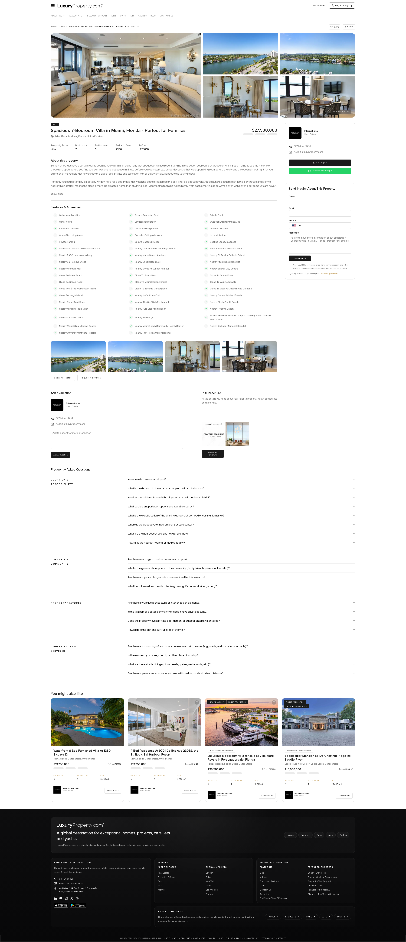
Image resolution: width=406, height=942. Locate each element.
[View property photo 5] (317, 97)
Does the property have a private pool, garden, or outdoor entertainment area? (174, 620)
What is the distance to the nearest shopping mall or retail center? (166, 488)
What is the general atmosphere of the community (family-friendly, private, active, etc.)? (179, 568)
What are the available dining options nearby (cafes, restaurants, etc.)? (169, 664)
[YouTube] (60, 898)
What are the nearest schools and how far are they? (158, 533)
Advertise (56, 16)
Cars (123, 16)
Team (262, 885)
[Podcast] (77, 898)
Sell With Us (319, 5)
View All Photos (341, 112)
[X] (71, 898)
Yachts (142, 16)
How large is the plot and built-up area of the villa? (156, 629)
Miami (208, 885)
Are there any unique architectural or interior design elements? (164, 602)
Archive (282, 938)
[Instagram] (66, 898)
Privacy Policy (251, 938)
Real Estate (75, 16)
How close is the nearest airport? (147, 479)
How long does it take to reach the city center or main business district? (169, 497)
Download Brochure (212, 453)
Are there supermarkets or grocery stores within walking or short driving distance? (175, 673)
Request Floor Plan (91, 378)
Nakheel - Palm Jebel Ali (319, 889)
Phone (292, 220)
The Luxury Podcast (269, 881)
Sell (176, 938)
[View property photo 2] (240, 53)
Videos (263, 877)
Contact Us (166, 16)
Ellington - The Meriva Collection (324, 894)
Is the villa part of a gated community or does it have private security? (167, 611)
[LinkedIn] (55, 898)
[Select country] (294, 225)
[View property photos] (126, 75)
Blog (153, 16)
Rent (113, 16)
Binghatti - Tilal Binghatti (319, 881)
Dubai (208, 877)
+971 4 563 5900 (65, 879)
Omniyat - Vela (315, 885)
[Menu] (52, 5)
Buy (63, 26)
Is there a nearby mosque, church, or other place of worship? (163, 655)
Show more (57, 193)
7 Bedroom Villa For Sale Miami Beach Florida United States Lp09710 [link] (104, 26)
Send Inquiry (300, 258)
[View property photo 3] (317, 53)
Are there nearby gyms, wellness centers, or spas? (157, 559)
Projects (305, 834)
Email (292, 208)
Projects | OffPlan (96, 16)
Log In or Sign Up (344, 5)
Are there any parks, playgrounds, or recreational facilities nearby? (166, 577)
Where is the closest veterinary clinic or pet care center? (161, 524)
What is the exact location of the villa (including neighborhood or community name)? (176, 515)
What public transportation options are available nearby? (161, 506)
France (209, 894)
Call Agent (321, 162)
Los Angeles (212, 889)
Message (294, 232)
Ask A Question (60, 455)
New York (210, 881)
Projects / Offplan (166, 877)
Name (292, 196)
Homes (290, 834)
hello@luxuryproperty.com (71, 883)
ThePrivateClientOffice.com (273, 898)
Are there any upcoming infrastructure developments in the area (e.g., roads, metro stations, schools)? (188, 646)
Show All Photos (63, 378)
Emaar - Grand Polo (317, 872)
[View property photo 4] (240, 97)
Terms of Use (268, 938)
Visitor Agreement (329, 273)
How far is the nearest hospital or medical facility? (156, 542)
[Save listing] (120, 702)
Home (54, 26)
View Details (113, 790)
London (209, 872)
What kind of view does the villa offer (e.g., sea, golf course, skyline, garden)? (172, 586)
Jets (132, 16)
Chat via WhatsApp (322, 171)
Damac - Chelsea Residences (322, 877)
